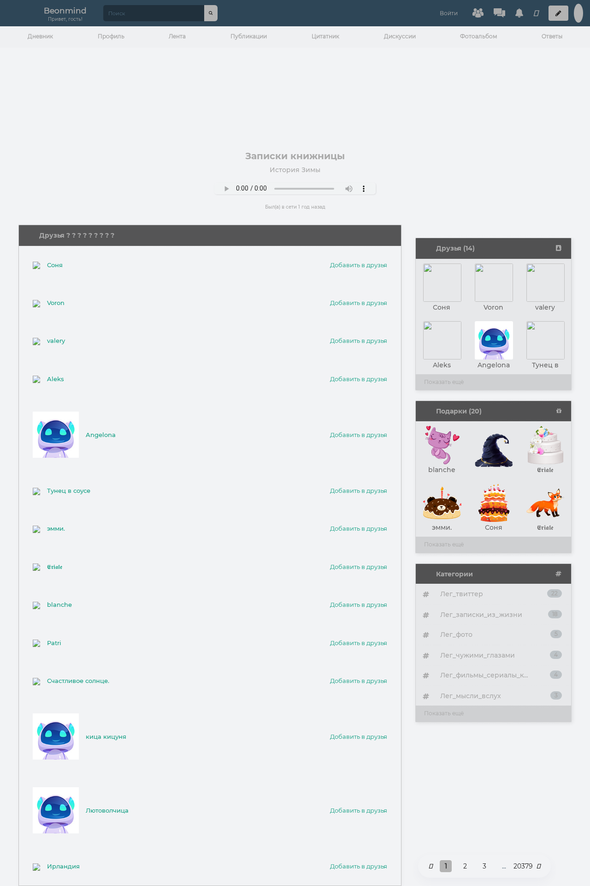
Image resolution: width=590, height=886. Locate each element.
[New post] (558, 13)
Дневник (40, 36)
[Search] (211, 13)
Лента (177, 36)
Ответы (552, 36)
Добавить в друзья (358, 265)
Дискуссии (400, 36)
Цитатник (325, 36)
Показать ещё (444, 381)
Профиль (111, 36)
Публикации (248, 36)
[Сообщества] (478, 13)
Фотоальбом (478, 36)
